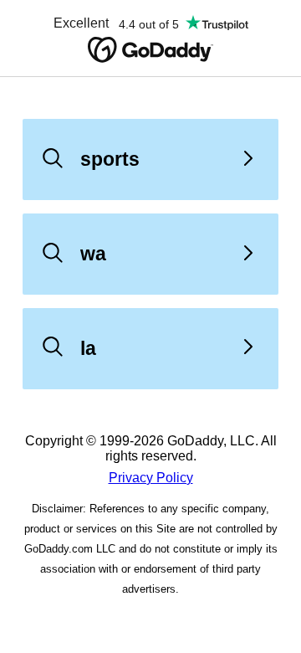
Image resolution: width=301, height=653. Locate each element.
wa (93, 254)
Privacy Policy (151, 477)
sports (110, 159)
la (88, 348)
